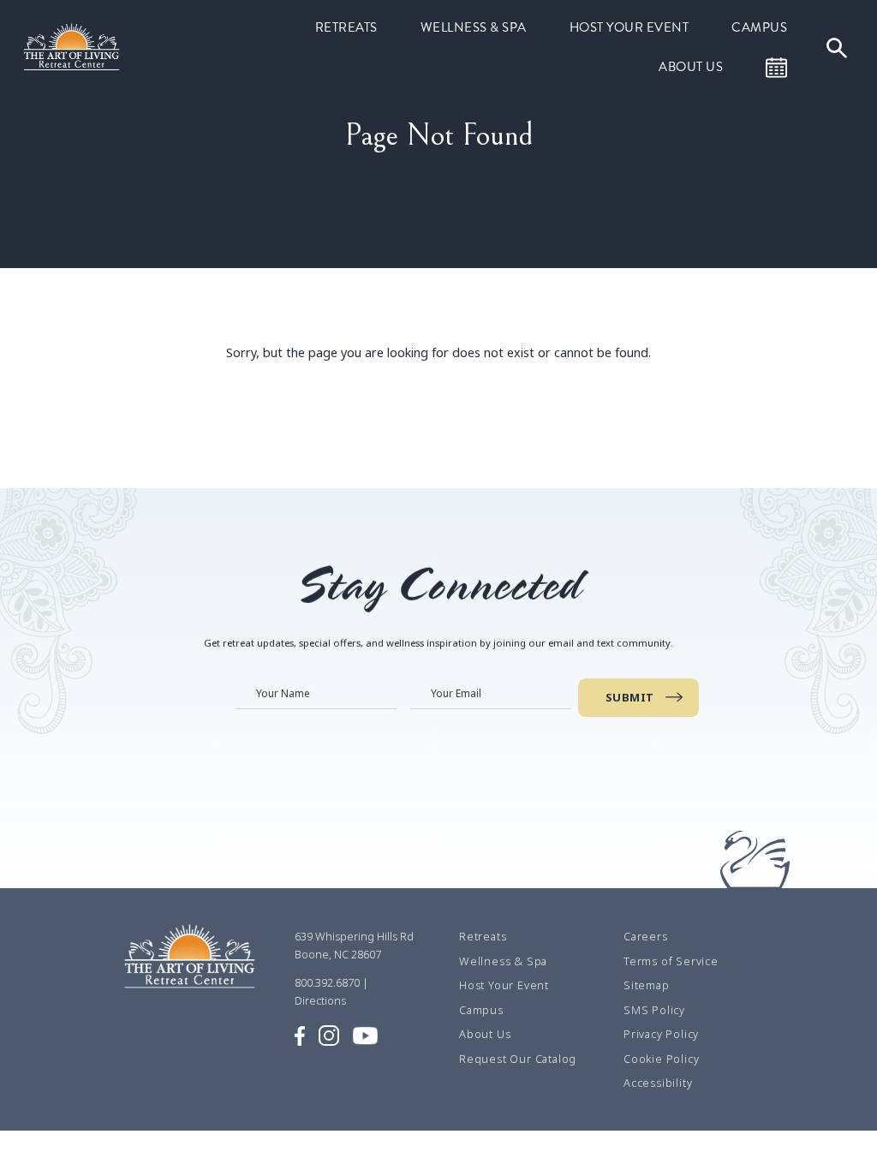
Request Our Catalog (517, 1058)
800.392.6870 (327, 982)
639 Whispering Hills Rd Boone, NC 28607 (354, 945)
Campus (759, 27)
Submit (630, 697)
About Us (691, 66)
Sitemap (646, 986)
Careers (645, 937)
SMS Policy (654, 1010)
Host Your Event (629, 27)
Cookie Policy (661, 1058)
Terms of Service (671, 961)
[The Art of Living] (192, 962)
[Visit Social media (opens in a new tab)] (300, 1034)
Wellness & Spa (474, 27)
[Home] (73, 46)
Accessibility (657, 1083)
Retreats (346, 27)
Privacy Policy (661, 1034)
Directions (320, 1000)
